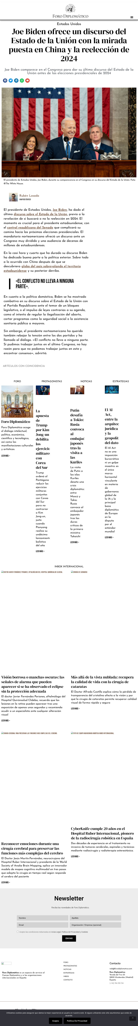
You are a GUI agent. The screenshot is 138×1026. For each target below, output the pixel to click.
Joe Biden (60, 210)
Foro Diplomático (15, 421)
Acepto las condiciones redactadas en (53, 932)
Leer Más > (40, 551)
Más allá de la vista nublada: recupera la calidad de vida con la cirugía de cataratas (102, 682)
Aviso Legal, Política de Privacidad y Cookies (69, 932)
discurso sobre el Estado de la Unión (40, 214)
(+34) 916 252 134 (116, 983)
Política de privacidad (77, 1020)
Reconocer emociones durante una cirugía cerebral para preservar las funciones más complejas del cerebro (32, 848)
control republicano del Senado (30, 227)
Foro (17, 381)
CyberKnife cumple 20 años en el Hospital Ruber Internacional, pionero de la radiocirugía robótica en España (102, 833)
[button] (132, 17)
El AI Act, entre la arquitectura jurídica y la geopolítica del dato (115, 426)
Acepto (55, 1020)
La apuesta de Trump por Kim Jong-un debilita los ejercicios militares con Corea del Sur (44, 439)
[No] (132, 1018)
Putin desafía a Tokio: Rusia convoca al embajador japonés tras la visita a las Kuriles (79, 436)
